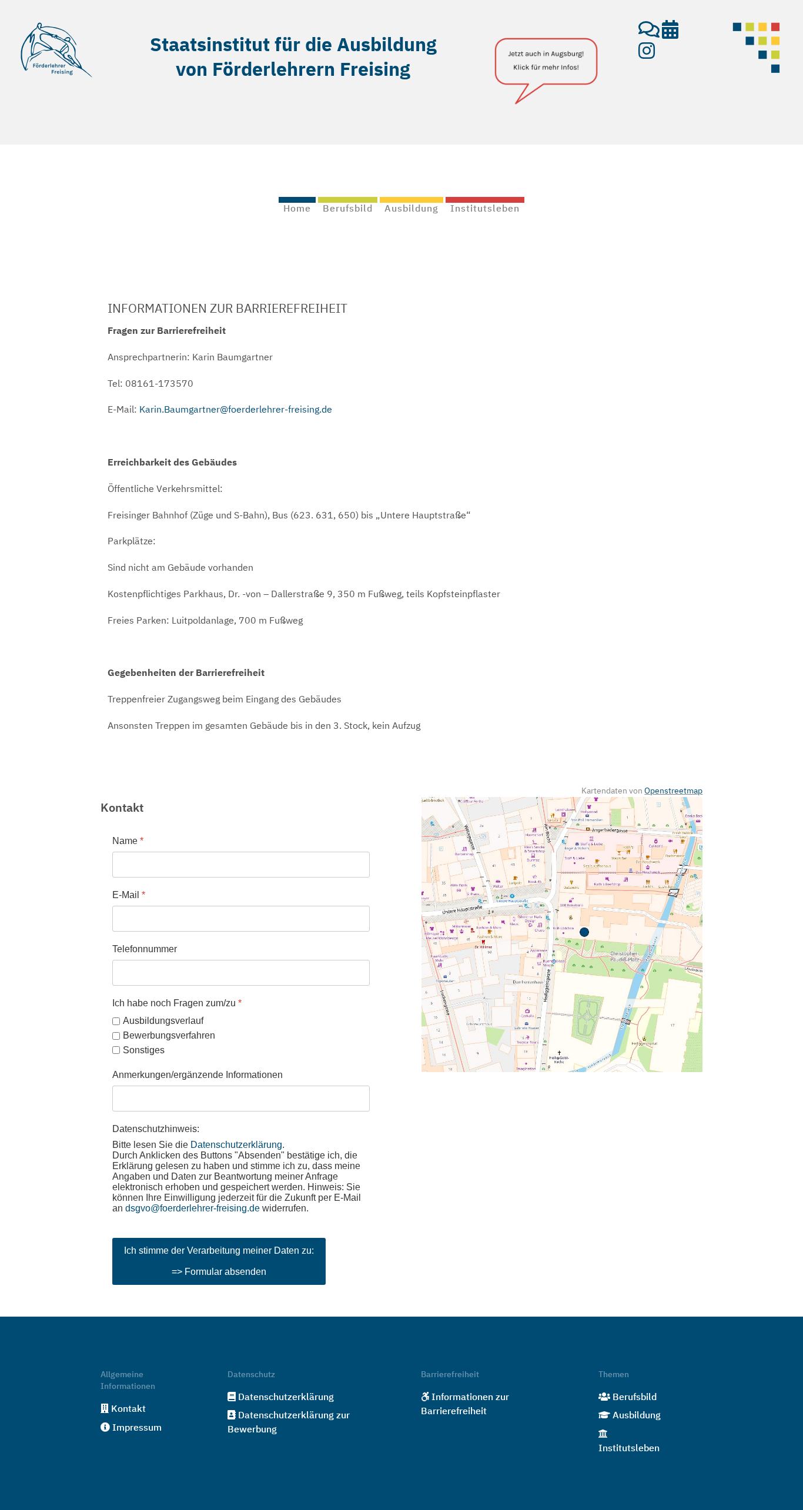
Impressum (137, 1428)
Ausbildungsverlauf (163, 1021)
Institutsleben (629, 1449)
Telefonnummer (144, 949)
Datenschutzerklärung (236, 1145)
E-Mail (128, 895)
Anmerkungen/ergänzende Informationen (197, 1075)
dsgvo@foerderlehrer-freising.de (192, 1208)
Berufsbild (635, 1397)
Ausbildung (637, 1416)
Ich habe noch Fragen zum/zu (177, 1003)
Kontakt (128, 1409)
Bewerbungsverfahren (169, 1035)
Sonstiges (144, 1049)
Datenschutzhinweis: (155, 1129)
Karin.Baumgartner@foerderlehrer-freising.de (235, 410)
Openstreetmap (673, 791)
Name (127, 841)
